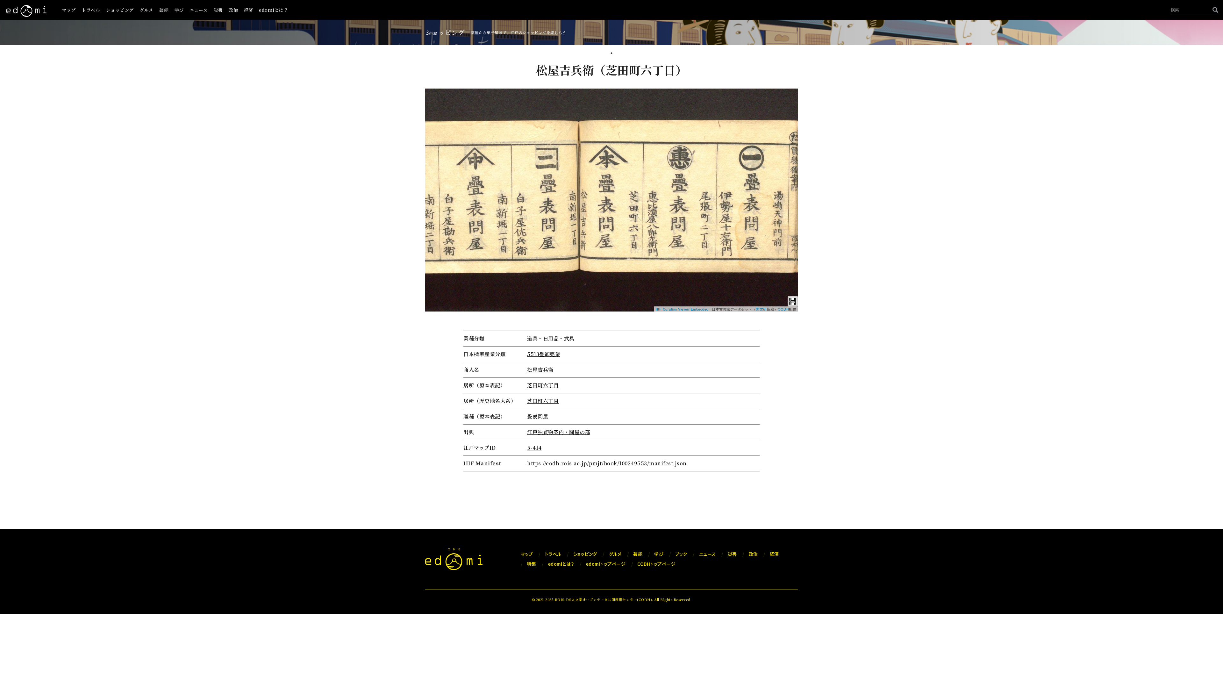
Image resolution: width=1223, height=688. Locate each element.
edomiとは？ (273, 10)
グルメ (146, 10)
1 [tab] (611, 54)
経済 (248, 10)
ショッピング (120, 10)
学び (179, 10)
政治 (233, 10)
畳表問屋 (537, 416)
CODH (783, 309)
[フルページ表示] (432, 115)
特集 (531, 564)
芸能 (163, 10)
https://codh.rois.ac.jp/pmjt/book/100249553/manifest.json (607, 463)
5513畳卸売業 (543, 354)
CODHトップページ (656, 564)
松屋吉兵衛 (540, 369)
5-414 (534, 447)
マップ (69, 10)
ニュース (199, 10)
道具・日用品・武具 (551, 338)
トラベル (91, 10)
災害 (218, 10)
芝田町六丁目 (543, 385)
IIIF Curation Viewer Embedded (682, 309)
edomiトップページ (606, 564)
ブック (681, 554)
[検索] (1213, 10)
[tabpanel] (611, 268)
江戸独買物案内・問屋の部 (558, 432)
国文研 (761, 309)
